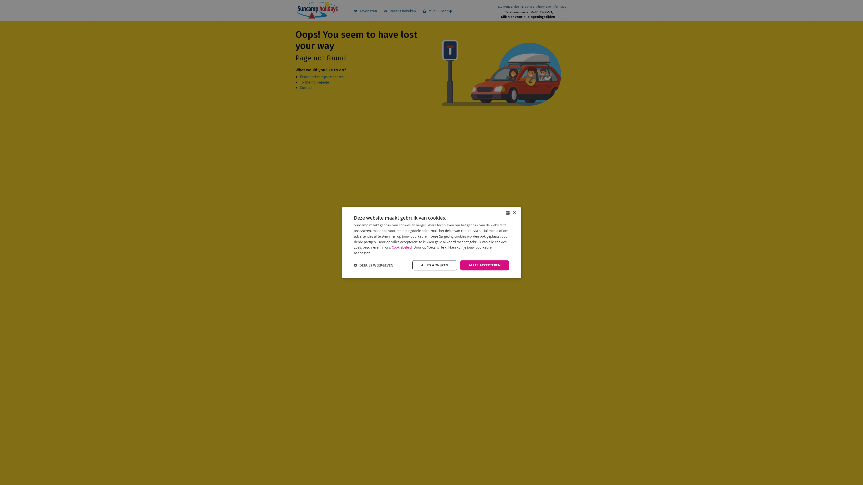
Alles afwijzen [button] (434, 265)
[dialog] (431, 242)
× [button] (514, 212)
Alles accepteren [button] (484, 265)
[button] (373, 265)
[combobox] (508, 213)
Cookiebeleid (402, 247)
